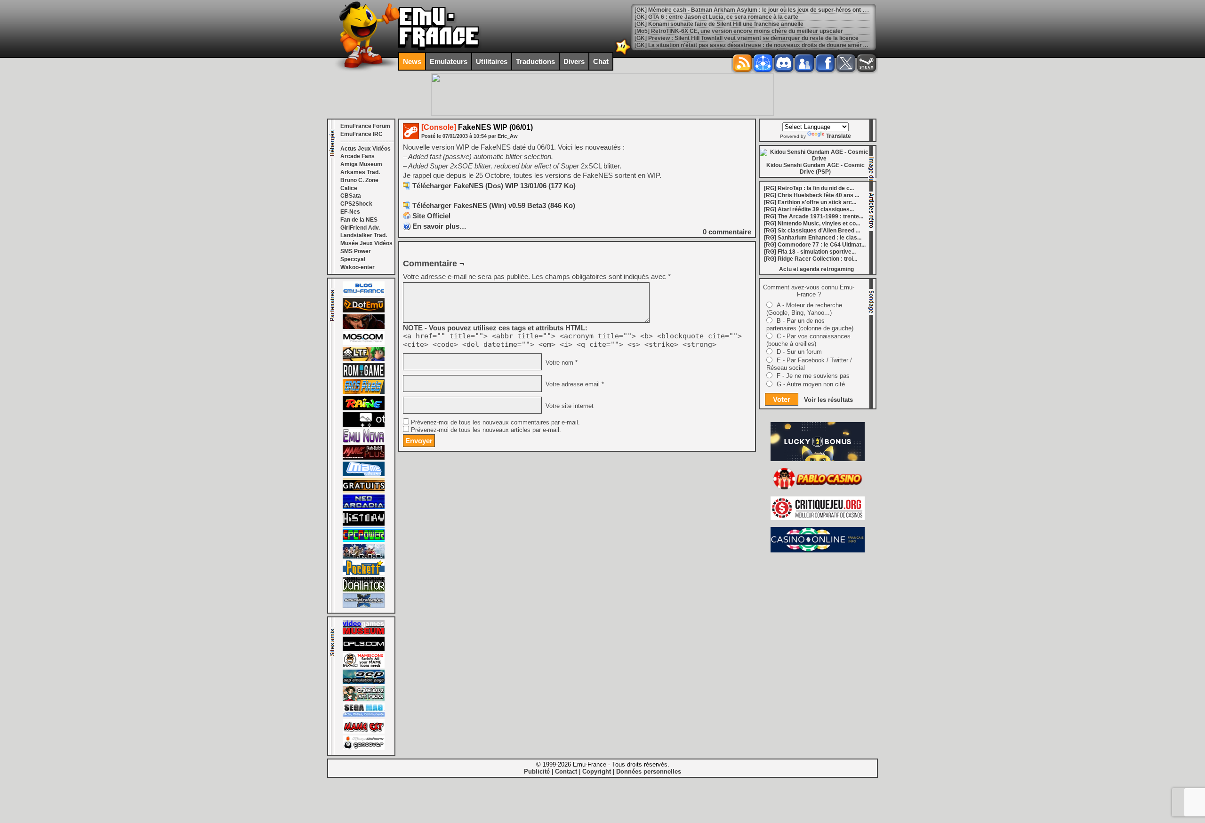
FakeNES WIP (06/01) (477, 127)
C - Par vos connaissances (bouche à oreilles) (808, 340)
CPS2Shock (356, 203)
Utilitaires (491, 61)
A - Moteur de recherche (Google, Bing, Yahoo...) (804, 309)
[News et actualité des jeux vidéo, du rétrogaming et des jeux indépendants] (364, 375)
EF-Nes (350, 211)
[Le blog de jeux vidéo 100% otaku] (364, 425)
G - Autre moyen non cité (811, 384)
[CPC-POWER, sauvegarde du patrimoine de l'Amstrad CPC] (364, 540)
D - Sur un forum (799, 351)
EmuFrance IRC (361, 134)
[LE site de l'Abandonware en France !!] (364, 359)
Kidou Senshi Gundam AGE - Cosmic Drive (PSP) (815, 168)
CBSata (350, 195)
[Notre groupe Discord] (783, 63)
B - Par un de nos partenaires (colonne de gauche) (809, 324)
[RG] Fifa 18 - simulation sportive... (810, 251)
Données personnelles (648, 771)
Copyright (596, 771)
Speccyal (352, 259)
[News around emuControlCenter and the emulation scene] (364, 606)
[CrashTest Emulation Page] (364, 698)
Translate (838, 136)
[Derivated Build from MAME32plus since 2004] (364, 458)
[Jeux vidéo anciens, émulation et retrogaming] (364, 441)
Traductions (535, 61)
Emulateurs (448, 61)
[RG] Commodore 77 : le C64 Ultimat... (815, 244)
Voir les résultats (828, 399)
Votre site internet (569, 406)
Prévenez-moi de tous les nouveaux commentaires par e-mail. (495, 422)
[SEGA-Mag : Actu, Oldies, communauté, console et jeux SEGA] (364, 715)
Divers (574, 61)
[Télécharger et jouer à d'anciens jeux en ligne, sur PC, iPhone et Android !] (364, 310)
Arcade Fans (357, 156)
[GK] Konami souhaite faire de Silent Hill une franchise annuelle (719, 24)
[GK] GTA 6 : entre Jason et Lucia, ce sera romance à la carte (716, 17)
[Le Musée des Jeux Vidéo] (364, 633)
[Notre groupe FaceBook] (804, 63)
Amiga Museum (361, 164)
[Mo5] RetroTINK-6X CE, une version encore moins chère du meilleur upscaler (739, 31)
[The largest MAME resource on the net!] (364, 474)
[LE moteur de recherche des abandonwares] (364, 490)
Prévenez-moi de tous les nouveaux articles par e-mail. (486, 430)
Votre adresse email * (574, 384)
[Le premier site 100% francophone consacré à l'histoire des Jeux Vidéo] (364, 392)
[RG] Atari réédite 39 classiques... (809, 209)
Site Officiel (431, 216)
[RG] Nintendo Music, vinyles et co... (812, 223)
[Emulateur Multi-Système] (364, 589)
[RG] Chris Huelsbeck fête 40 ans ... (811, 195)
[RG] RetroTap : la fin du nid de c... (809, 188)
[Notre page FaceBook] (825, 63)
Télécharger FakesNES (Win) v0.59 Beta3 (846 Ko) (493, 205)
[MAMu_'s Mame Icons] (364, 666)
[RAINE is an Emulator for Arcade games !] (364, 408)
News (412, 61)
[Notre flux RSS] (742, 63)
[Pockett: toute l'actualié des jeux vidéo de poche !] (364, 573)
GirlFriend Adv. (360, 227)
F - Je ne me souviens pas (813, 375)
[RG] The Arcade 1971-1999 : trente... (813, 216)
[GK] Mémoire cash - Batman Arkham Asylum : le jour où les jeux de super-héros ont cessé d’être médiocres (780, 10)
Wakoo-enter (357, 267)
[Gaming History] (364, 523)
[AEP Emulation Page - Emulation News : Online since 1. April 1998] (364, 682)
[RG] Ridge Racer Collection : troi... (810, 259)
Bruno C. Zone (359, 180)
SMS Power (355, 251)
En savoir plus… (439, 226)
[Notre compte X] (846, 63)
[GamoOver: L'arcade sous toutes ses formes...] (364, 748)
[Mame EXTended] (364, 731)
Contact (566, 771)
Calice (348, 188)
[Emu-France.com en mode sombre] (623, 54)
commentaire (727, 232)
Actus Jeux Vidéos (365, 148)
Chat (601, 61)
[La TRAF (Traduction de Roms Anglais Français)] (364, 556)
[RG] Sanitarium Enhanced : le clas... (812, 237)
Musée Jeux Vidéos (366, 243)
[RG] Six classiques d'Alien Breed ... (812, 230)
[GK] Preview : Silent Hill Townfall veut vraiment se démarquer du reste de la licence (747, 38)
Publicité (537, 771)
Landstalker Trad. (363, 235)
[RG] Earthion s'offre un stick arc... (810, 202)
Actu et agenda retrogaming (816, 269)
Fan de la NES (359, 219)
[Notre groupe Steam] (866, 63)
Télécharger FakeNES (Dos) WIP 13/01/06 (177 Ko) (494, 186)
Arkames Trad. (360, 172)
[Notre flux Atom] (763, 63)
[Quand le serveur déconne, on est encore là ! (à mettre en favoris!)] (364, 294)
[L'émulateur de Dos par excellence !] (364, 327)
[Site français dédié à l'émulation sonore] (364, 649)
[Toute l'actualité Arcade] (364, 507)
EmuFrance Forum (365, 126)
